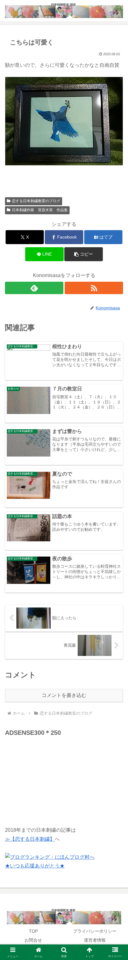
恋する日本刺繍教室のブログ (36, 201)
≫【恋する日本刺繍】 (30, 839)
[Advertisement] (51, 777)
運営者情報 (95, 940)
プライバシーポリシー (95, 931)
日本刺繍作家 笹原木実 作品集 (40, 210)
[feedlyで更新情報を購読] (34, 288)
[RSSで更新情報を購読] (94, 288)
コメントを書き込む (64, 695)
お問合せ (33, 940)
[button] (83, 254)
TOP (33, 931)
